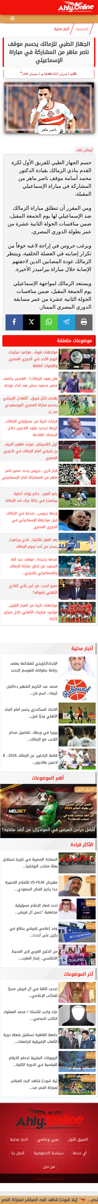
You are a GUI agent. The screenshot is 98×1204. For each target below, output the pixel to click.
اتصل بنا (17, 1153)
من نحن (49, 1166)
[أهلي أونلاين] (75, 7)
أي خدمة (80, 1153)
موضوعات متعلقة (74, 340)
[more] (12, 18)
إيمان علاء (84, 150)
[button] (11, 813)
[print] (84, 322)
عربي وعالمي (48, 1139)
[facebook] (14, 322)
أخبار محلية (61, 29)
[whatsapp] (49, 322)
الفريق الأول (78, 1139)
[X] (32, 322)
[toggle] (8, 7)
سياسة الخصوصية (49, 1153)
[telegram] (66, 322)
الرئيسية (82, 29)
